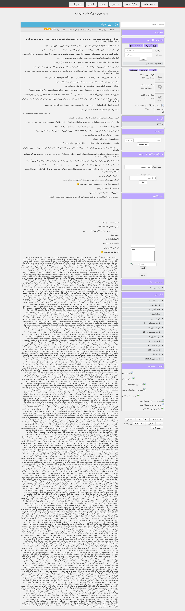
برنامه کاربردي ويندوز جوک (47, 287)
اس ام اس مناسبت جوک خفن (50, 473)
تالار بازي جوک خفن (60, 439)
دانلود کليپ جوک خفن (67, 484)
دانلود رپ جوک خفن (66, 464)
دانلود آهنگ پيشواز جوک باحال (64, 524)
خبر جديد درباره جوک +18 (93, 599)
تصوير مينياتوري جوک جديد (89, 421)
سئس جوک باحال (42, 533)
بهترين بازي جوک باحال (67, 492)
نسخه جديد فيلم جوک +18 (65, 569)
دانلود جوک (114, 261)
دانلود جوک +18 (104, 554)
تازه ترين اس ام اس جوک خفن (72, 473)
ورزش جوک (37, 299)
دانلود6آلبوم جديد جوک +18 (32, 580)
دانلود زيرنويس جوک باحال (55, 514)
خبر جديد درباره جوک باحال (67, 541)
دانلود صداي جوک (41, 282)
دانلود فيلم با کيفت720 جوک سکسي (65, 334)
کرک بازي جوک (112, 265)
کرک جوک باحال (53, 498)
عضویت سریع (136, 45)
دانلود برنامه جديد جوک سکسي (86, 319)
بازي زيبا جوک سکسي (29, 306)
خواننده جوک (75, 283)
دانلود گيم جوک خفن (42, 434)
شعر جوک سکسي (59, 342)
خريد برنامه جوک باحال (64, 507)
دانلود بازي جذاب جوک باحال (49, 492)
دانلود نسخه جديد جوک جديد (108, 383)
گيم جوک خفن (81, 430)
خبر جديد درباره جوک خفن (68, 481)
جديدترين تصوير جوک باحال (104, 537)
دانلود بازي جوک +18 (107, 550)
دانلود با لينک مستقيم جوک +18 (103, 586)
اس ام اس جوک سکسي (64, 351)
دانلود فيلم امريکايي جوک (37, 280)
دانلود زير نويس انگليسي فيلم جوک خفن (57, 460)
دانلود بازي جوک (86, 257)
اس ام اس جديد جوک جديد (47, 413)
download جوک (112, 272)
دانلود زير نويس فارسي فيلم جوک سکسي (97, 340)
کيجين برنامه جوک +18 (102, 565)
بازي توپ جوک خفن (106, 441)
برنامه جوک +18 (56, 560)
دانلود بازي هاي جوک (31, 259)
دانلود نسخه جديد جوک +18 (100, 552)
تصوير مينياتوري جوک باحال (44, 539)
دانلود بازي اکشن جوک (42, 257)
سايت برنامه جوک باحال (34, 505)
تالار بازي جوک (86, 265)
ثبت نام (115, 4)
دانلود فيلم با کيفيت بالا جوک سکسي (83, 336)
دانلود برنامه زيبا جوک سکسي (94, 321)
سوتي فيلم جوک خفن (106, 454)
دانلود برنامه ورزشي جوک (51, 299)
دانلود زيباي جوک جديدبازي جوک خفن (100, 430)
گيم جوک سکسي (51, 304)
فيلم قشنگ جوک (87, 274)
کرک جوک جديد (76, 379)
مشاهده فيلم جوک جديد (67, 391)
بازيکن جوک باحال (51, 541)
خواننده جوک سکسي (74, 342)
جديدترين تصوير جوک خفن (96, 477)
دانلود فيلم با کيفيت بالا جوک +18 (82, 576)
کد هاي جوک (35, 263)
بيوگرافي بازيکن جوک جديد (91, 424)
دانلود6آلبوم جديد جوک (88, 283)
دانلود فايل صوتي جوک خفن (53, 462)
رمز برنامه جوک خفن (57, 445)
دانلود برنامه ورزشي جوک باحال (93, 543)
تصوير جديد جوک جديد (71, 419)
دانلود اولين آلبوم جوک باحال (93, 526)
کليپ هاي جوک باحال (106, 548)
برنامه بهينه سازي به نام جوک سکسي (67, 349)
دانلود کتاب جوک (88, 293)
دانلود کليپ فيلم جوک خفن (83, 488)
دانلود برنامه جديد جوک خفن (103, 443)
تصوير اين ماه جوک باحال (104, 539)
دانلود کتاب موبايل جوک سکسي (97, 355)
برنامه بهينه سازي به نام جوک (72, 289)
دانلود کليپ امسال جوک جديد (91, 426)
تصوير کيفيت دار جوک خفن (62, 479)
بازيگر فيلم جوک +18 (34, 571)
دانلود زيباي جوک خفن (65, 488)
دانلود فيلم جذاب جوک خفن (56, 454)
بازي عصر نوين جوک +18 (86, 560)
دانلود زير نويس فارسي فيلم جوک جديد (81, 402)
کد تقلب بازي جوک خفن (40, 437)
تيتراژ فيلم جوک (104, 276)
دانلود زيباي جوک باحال (48, 548)
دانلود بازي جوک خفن (68, 430)
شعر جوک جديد (53, 404)
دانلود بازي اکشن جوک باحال (66, 490)
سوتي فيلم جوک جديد (59, 394)
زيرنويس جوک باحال (38, 514)
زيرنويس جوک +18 (97, 575)
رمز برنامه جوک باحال (89, 505)
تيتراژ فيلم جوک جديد (90, 394)
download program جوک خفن (80, 449)
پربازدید (143, 70)
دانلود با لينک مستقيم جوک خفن (98, 468)
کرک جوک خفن (108, 439)
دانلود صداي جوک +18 (86, 580)
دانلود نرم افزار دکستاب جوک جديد (69, 411)
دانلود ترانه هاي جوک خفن (97, 466)
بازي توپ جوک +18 (69, 560)
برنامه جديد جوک (71, 270)
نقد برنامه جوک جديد (111, 389)
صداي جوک (52, 282)
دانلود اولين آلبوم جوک (68, 285)
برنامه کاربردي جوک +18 (57, 586)
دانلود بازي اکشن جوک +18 (54, 550)
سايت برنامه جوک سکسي (61, 323)
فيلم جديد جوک (75, 274)
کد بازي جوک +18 (29, 556)
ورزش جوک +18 (108, 601)
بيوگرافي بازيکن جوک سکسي (93, 364)
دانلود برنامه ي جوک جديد (88, 383)
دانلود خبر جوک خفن (86, 481)
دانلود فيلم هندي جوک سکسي (108, 338)
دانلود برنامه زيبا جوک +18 (85, 563)
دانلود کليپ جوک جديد (110, 426)
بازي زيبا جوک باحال (30, 490)
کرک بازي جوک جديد (62, 379)
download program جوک (97, 272)
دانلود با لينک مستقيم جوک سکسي (40, 345)
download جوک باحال (31, 507)
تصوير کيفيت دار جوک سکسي (41, 359)
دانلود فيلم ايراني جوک (71, 280)
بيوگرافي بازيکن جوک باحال (40, 543)
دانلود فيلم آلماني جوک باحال (103, 520)
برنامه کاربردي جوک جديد (100, 409)
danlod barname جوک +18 (33, 567)
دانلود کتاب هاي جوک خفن (76, 475)
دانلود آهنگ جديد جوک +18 (63, 584)
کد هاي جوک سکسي (36, 314)
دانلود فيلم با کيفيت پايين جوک (32, 278)
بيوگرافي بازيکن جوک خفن (47, 483)
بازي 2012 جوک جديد (110, 381)
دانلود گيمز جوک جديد (60, 376)
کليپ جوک (58, 300)
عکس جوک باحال (43, 537)
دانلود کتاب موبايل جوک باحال (103, 535)
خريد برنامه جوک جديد (94, 389)
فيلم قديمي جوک (56, 276)
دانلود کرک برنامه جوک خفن (75, 445)
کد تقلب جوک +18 (111, 558)
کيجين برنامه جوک (28, 268)
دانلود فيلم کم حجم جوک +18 (60, 576)
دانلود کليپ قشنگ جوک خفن (43, 486)
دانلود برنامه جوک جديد (33, 381)
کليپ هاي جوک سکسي (47, 368)
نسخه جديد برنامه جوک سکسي (82, 323)
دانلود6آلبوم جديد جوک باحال (51, 522)
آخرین (153, 70)
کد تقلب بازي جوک (47, 263)
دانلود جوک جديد (30, 374)
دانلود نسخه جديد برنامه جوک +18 (47, 561)
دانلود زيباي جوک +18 (99, 607)
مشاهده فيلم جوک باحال (38, 509)
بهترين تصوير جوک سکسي (109, 357)
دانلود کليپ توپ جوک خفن (63, 486)
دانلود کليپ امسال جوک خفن (49, 484)
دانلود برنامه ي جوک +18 (89, 561)
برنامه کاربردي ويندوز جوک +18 (37, 586)
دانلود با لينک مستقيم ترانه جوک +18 (79, 586)
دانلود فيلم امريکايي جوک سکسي (85, 338)
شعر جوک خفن (99, 464)
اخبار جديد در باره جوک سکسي (62, 359)
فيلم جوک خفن (43, 449)
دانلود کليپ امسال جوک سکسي (82, 366)
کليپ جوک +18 (112, 603)
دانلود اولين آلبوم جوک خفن (78, 466)
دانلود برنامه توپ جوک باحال (78, 503)
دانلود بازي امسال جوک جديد (103, 374)
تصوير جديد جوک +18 (43, 595)
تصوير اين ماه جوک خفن (101, 479)
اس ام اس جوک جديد (97, 413)
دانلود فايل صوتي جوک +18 (51, 580)
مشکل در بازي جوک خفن (77, 439)
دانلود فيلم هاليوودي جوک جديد (48, 396)
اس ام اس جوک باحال (58, 531)
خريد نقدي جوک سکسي (67, 325)
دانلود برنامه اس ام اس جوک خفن (54, 475)
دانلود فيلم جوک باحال (55, 509)
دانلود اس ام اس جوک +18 (32, 590)
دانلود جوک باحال (107, 494)
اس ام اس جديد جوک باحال (104, 533)
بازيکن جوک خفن (52, 481)
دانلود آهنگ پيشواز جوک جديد (97, 406)
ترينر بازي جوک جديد (71, 377)
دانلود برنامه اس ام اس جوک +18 (72, 593)
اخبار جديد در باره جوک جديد (34, 419)
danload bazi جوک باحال (47, 490)
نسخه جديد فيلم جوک (29, 272)
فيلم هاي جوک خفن (106, 453)
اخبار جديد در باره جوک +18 (104, 597)
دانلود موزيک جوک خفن (71, 462)
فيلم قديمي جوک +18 (55, 573)
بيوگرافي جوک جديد (54, 424)
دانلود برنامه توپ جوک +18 (105, 563)
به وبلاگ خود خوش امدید (144, 107)
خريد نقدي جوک (34, 270)
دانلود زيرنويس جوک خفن (36, 454)
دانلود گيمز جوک (63, 261)
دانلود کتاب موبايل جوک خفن (96, 475)
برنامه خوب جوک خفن (105, 469)
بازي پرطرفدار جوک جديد (93, 376)
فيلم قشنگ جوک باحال (65, 511)
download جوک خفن (99, 449)
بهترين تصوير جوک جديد (67, 417)
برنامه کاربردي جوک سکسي (86, 347)
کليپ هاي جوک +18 (59, 605)
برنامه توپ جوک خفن (60, 443)
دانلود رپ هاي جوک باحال (37, 526)
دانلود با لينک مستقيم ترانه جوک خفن (74, 468)
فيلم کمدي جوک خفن (57, 451)
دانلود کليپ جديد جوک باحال (92, 546)
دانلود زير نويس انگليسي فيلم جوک (93, 282)
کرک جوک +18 (68, 558)
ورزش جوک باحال (75, 543)
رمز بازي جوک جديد (55, 377)
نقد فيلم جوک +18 (101, 573)
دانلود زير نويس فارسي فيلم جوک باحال (50, 520)
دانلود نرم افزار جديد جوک (31, 289)
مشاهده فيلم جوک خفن (110, 451)
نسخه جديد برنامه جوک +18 (84, 565)
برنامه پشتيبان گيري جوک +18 (76, 588)
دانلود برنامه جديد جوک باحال (45, 501)
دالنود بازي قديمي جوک (48, 261)
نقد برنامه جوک (59, 270)
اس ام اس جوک (92, 291)
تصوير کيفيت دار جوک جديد (108, 421)
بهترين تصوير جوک (107, 295)
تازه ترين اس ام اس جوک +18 (88, 592)
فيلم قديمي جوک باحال (93, 514)
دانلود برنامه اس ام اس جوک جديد (101, 417)
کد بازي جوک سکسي (88, 314)
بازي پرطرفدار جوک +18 (74, 554)
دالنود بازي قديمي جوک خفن (68, 436)
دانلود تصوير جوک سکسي (68, 357)
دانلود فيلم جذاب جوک (41, 276)
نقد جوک (115, 263)
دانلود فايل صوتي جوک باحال (72, 522)
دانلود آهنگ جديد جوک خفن (58, 466)
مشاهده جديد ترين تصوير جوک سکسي (45, 357)
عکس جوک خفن (36, 477)
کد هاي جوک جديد (89, 379)
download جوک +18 (71, 567)
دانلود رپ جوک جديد (90, 407)
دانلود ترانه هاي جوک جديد (52, 406)
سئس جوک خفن (33, 473)
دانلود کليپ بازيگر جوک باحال (87, 548)
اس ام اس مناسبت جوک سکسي (55, 353)
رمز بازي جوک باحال (33, 496)
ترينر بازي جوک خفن (99, 437)
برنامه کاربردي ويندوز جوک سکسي (63, 347)
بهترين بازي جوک (62, 259)
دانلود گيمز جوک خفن (86, 436)
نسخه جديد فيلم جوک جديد (49, 391)
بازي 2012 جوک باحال (86, 499)
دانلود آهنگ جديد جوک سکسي (101, 345)
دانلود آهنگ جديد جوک (52, 285)
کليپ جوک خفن (82, 484)
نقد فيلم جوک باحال (46, 513)
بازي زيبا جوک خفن (73, 432)
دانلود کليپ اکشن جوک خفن (83, 486)
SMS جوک (81, 291)
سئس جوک (99, 293)
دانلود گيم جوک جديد (111, 376)
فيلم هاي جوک (63, 274)
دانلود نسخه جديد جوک (94, 259)
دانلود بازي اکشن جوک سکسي (68, 306)
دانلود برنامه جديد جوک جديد (68, 383)
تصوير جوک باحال (41, 535)
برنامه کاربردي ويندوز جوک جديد (80, 409)
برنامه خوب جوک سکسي (42, 347)
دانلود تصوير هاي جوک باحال (103, 541)
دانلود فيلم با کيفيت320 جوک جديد (98, 398)
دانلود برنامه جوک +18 (29, 560)
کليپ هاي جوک (28, 302)
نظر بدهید (61, 30)
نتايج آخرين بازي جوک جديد (71, 424)
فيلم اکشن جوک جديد (31, 391)
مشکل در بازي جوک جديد (45, 379)
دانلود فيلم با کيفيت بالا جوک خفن (90, 458)
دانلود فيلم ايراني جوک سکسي (36, 336)
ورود (103, 4)
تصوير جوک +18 (53, 593)
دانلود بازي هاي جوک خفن (72, 434)
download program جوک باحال (107, 509)
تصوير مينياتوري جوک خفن (42, 479)
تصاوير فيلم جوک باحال (94, 513)
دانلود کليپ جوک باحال (58, 545)
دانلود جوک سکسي (101, 310)
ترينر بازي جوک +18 (57, 556)
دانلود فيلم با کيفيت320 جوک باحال (67, 516)
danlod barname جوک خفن (59, 449)
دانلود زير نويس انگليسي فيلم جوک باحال (78, 520)
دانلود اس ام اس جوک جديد (67, 413)
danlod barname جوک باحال (86, 509)
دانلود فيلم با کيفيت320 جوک (53, 278)
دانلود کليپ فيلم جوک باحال (67, 548)
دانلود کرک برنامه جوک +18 (41, 563)
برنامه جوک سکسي (87, 317)
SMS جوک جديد (83, 413)
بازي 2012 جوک (74, 265)
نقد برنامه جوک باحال (80, 507)
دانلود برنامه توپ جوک (110, 268)
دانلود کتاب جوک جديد (67, 415)
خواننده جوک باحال (34, 522)
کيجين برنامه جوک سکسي (102, 323)
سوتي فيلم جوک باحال (30, 513)
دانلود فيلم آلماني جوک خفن (82, 460)
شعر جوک (65, 283)
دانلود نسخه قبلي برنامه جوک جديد (61, 385)
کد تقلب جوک (60, 263)
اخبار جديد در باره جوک (95, 297)
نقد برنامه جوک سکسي (103, 325)
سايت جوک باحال (112, 507)
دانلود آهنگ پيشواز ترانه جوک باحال (40, 524)
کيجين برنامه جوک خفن (40, 445)
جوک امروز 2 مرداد (109, 24)
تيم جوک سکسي (97, 362)
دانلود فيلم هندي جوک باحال (49, 518)
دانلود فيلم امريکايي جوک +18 (96, 578)
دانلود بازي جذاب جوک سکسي (44, 308)
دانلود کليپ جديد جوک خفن (104, 486)
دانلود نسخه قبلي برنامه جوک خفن (97, 445)
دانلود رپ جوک (40, 283)
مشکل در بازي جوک (99, 265)
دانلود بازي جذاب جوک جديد (66, 374)
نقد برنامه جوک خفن (52, 447)
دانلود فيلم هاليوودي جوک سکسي (90, 334)
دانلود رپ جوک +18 (67, 582)
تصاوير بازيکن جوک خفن (66, 483)
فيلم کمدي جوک (99, 274)
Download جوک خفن (52, 430)
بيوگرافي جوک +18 (39, 601)
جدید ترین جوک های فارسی (92, 13)
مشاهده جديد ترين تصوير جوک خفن (56, 477)
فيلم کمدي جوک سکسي (85, 329)
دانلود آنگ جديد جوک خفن (83, 464)
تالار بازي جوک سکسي (62, 315)
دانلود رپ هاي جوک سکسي (63, 345)
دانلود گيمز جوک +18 (42, 554)
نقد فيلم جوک (93, 276)
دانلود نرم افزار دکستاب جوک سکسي (40, 349)
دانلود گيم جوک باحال (93, 494)
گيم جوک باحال (39, 488)
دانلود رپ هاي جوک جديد (73, 407)
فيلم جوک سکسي (84, 327)
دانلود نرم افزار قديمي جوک (108, 291)
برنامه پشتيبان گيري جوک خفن (66, 469)
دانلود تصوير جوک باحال (85, 537)
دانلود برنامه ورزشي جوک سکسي (56, 362)
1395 (159, 124)
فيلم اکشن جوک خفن (73, 451)
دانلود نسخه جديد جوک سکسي (107, 308)
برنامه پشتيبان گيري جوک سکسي (92, 349)
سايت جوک (83, 270)
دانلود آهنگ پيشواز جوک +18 (49, 582)
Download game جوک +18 (74, 550)
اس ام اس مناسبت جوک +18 (67, 592)
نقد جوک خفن (31, 436)
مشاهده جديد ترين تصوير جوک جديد (105, 419)
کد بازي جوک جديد (41, 377)
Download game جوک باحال (87, 490)
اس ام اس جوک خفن (47, 471)
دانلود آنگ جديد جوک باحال (100, 524)
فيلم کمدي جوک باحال (82, 511)
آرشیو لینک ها (155, 288)
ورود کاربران (150, 45)
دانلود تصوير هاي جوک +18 (32, 597)
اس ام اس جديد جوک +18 (109, 592)
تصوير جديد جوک (31, 295)
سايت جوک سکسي (44, 323)
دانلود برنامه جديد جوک (64, 267)
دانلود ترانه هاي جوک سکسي (48, 344)
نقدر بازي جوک (105, 263)
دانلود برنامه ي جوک (80, 267)
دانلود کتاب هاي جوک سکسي (75, 355)
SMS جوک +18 (48, 590)
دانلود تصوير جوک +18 (97, 595)
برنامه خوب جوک (31, 287)
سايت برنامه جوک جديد (59, 387)
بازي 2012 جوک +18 (103, 560)
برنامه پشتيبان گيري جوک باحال (78, 530)
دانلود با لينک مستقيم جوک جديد (52, 407)
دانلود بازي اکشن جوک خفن (108, 432)
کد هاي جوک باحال (66, 498)
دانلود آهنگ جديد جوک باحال (72, 526)
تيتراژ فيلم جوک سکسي (52, 330)
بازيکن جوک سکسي (111, 362)
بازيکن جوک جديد (99, 422)
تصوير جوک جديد (82, 417)
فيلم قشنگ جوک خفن (41, 451)
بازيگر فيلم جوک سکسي (70, 330)
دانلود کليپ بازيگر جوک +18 (42, 605)
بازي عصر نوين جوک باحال (69, 499)
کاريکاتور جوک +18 (49, 597)
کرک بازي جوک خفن (94, 439)
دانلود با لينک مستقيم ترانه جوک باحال (87, 528)
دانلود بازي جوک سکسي (36, 304)
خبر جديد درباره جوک (103, 299)
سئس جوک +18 (50, 592)
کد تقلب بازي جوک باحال (82, 498)
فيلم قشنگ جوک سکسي (67, 329)
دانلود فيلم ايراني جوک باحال (69, 518)
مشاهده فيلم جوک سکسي (49, 327)
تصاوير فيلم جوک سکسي (87, 330)
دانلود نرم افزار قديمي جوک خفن (66, 471)
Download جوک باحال (105, 490)
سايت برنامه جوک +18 (65, 565)
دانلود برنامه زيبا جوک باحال (58, 503)
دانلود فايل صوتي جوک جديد (103, 404)
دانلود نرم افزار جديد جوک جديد (45, 411)
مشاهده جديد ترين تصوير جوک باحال (63, 537)
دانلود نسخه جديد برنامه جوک (44, 267)
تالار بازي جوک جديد (28, 379)
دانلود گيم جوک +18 (91, 554)
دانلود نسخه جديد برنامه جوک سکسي (61, 319)
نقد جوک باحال (78, 496)
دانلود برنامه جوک (112, 267)
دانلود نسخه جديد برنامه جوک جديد (45, 383)
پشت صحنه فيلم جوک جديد (46, 392)
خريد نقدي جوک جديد (78, 389)
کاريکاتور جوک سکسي (93, 360)
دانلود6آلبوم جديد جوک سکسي (93, 342)
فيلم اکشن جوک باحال (98, 511)
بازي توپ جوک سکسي (103, 317)
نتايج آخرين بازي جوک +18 (56, 601)
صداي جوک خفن (103, 462)
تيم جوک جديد (87, 422)
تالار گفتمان (131, 4)
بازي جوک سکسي (65, 304)
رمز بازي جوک (81, 263)
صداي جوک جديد (60, 402)
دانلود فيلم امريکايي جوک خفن (103, 460)
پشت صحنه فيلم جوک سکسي (108, 330)
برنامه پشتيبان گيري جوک (92, 289)
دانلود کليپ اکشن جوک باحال (71, 546)
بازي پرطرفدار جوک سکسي (66, 310)
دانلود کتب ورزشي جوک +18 (51, 599)
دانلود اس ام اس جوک (68, 291)
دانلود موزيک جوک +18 (70, 580)
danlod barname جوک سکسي (101, 327)
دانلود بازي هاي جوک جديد (46, 374)
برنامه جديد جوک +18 (37, 565)
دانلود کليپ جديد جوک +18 (40, 603)
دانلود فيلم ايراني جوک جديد (100, 400)
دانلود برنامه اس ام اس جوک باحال (60, 535)
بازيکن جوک (90, 299)
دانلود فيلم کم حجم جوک (89, 280)
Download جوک (74, 257)
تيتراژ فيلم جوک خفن (39, 453)
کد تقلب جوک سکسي (71, 314)
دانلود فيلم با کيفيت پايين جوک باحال (42, 516)
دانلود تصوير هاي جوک (35, 297)
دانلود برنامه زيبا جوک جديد (84, 385)
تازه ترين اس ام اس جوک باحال (82, 533)
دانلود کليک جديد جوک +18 (60, 603)
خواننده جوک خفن (111, 464)
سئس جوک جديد (82, 415)
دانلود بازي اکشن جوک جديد (83, 372)
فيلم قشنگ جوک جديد (94, 392)
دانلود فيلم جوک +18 (99, 569)
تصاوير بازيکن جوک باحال (59, 543)
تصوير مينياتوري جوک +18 (65, 597)
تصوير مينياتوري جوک (63, 297)
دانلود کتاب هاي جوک (56, 293)
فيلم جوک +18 (113, 569)
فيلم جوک (67, 272)
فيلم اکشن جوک (112, 274)
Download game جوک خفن (34, 430)
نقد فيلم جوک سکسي (35, 330)
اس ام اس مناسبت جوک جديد (99, 415)
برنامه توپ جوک (27, 267)
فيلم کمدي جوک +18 (32, 569)
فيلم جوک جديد (98, 391)
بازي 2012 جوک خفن (46, 439)
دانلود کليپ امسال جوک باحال (39, 545)
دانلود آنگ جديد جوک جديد (37, 404)
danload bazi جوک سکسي (47, 306)
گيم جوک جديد (54, 370)
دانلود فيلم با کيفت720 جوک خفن (70, 456)
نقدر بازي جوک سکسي (45, 312)
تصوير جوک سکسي (30, 355)
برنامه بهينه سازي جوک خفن (87, 469)
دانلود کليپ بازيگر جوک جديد (47, 428)
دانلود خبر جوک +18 (111, 599)
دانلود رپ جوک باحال (82, 524)
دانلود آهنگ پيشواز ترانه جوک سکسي (72, 344)
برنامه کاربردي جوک (64, 287)
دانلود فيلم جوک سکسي (68, 327)
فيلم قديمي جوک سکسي (78, 332)
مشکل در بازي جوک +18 (38, 558)
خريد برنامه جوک (46, 270)
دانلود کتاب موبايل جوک (73, 293)
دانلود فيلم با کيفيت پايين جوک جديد (73, 398)
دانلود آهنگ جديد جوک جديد (108, 407)
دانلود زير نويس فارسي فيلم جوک (69, 282)
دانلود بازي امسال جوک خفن (35, 432)
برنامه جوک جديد (61, 381)
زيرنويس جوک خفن (111, 456)
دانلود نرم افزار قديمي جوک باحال (78, 531)
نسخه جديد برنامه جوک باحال (53, 505)
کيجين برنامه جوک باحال (72, 505)
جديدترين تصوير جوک (92, 295)
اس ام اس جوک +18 (61, 590)
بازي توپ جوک (47, 265)
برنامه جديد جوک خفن (68, 447)
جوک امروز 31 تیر (147, 86)
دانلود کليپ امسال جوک (32, 300)
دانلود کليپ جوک (47, 300)
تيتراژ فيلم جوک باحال (61, 513)
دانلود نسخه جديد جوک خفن (56, 432)
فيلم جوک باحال (70, 509)
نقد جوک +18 (85, 556)
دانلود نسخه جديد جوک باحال (108, 492)
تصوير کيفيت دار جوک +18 (85, 597)
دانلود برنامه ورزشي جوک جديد (49, 422)
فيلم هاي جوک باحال (34, 511)
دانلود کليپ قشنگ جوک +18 (77, 605)
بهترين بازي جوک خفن (110, 434)
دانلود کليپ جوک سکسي (103, 366)
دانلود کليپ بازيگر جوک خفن (103, 488)
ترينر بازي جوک (93, 263)
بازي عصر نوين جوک (60, 265)
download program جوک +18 (53, 567)
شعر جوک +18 (99, 582)
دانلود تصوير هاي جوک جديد (54, 421)
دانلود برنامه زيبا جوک (93, 268)
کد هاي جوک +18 (80, 558)
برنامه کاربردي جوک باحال (65, 528)
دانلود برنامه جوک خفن (65, 441)
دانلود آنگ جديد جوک (53, 283)
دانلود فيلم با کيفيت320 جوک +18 (33, 575)
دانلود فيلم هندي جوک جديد (80, 400)
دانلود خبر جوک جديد (36, 421)
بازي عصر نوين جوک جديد (93, 381)
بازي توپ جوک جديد (76, 381)
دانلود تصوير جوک (77, 295)
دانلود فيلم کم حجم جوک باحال (91, 518)
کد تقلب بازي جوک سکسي (54, 314)
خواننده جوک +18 (112, 582)
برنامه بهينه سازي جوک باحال (99, 530)
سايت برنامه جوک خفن (97, 447)
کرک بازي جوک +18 (54, 558)
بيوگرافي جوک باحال (99, 545)
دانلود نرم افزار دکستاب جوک (51, 289)
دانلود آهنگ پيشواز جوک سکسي (97, 344)
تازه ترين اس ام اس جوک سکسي (79, 353)
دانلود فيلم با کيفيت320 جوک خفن (45, 456)
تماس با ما (76, 4)
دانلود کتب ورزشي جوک (69, 299)
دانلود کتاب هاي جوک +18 (93, 593)
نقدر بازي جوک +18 (72, 556)
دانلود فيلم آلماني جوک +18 (75, 578)
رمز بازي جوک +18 (43, 556)
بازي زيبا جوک (108, 259)
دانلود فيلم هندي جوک (55, 280)
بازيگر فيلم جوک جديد (106, 394)
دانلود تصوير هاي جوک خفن (104, 481)
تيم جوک (82, 299)
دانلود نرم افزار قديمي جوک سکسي (86, 351)
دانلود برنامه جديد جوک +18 (70, 561)
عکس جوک (43, 295)
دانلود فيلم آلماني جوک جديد (37, 400)
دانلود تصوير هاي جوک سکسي (74, 360)
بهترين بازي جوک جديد (84, 374)
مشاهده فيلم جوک (44, 272)
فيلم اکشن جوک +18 (48, 569)
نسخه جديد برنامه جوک (110, 270)
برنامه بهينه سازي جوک (110, 289)
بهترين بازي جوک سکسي (64, 308)
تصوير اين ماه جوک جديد (53, 419)
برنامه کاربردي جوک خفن (52, 468)
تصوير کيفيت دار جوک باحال (64, 539)
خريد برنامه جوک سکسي (85, 325)
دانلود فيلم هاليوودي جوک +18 (79, 575)
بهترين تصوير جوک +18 (38, 593)
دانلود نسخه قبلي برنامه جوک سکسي (70, 321)
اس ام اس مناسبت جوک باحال (60, 533)
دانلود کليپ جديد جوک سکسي (38, 366)
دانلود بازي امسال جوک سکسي (84, 308)
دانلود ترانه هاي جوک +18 (101, 584)
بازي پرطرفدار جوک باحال (75, 494)
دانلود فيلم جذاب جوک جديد (104, 396)
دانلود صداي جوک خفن (89, 462)
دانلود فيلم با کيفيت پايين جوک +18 (106, 576)
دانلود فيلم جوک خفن (29, 449)
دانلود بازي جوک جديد (41, 370)
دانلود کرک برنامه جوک (55, 268)
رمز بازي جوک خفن (84, 437)
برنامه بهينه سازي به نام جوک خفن (43, 469)
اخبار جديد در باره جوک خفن (82, 479)
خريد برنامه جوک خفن (36, 447)
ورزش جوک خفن (81, 483)
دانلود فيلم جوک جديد (84, 391)
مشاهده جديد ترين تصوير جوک (59, 295)
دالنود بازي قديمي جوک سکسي (101, 312)
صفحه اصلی (149, 4)
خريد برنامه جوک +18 (103, 567)
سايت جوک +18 (51, 565)
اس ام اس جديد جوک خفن (93, 473)
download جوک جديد (62, 389)
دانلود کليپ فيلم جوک (93, 304)
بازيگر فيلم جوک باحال (77, 513)
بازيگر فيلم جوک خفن (55, 453)
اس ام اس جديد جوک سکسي (101, 353)
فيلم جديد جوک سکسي (50, 329)
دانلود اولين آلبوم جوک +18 (82, 584)
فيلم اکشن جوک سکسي (103, 329)
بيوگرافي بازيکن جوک (106, 300)
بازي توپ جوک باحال (51, 499)
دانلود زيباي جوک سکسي (81, 370)
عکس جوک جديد (86, 419)
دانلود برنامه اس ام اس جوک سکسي (51, 355)
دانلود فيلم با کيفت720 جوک (73, 278)
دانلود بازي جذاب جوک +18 (44, 552)
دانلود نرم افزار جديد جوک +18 (103, 590)
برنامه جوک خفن (92, 441)
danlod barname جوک (79, 272)
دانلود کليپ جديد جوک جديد (50, 426)
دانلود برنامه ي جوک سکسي (108, 319)
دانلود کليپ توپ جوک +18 (97, 605)
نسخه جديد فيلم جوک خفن (91, 451)
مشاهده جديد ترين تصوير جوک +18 (77, 595)
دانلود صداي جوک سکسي (58, 340)
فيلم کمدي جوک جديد (110, 392)
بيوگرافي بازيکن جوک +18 (75, 601)
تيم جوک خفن (40, 481)
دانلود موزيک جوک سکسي (39, 340)
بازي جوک (104, 257)
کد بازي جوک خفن (70, 437)
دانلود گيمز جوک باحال (41, 494)
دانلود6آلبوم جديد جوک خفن (32, 462)
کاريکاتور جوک (49, 297)
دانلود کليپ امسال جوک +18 (80, 603)
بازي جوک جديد (66, 370)
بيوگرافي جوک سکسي (53, 364)
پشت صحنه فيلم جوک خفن (89, 453)
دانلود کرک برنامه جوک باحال (108, 505)
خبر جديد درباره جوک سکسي (35, 360)
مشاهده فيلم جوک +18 (83, 569)
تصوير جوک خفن (35, 475)
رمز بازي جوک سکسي (103, 314)
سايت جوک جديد (44, 387)
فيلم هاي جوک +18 (84, 571)
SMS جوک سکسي (48, 351)
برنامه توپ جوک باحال (97, 503)
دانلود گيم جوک (103, 261)
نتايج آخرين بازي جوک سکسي (72, 364)
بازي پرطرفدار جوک (89, 261)
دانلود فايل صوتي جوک (105, 283)
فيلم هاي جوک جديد (63, 392)
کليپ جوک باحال (73, 545)
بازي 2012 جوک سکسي (45, 315)
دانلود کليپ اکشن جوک (76, 302)
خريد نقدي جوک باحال (47, 507)
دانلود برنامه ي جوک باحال (65, 501)
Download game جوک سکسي (90, 306)
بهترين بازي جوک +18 (62, 552)
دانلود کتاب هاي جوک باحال (82, 535)
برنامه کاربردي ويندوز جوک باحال (44, 528)
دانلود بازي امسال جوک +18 (80, 552)
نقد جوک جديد (99, 377)
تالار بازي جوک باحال (102, 499)
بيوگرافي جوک (76, 300)
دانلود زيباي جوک (78, 304)
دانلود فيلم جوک (57, 272)
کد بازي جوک (70, 263)
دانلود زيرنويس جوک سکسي (36, 332)
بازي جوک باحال (51, 488)
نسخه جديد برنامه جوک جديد (78, 387)
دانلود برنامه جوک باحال (105, 501)
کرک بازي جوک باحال (39, 498)
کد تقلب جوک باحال (99, 498)
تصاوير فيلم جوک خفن (71, 453)
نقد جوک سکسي (60, 312)
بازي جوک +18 (34, 548)
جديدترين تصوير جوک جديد (49, 417)
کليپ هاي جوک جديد (65, 428)
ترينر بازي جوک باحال (49, 496)
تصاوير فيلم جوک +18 (50, 571)
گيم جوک (97, 257)
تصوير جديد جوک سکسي (103, 359)
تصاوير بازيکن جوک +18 (93, 601)
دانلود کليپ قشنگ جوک (43, 302)
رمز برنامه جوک (41, 268)
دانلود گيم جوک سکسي (85, 310)
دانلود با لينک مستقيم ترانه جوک (83, 287)
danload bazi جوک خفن (89, 432)
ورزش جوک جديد (31, 422)
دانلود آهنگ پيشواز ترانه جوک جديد (73, 406)
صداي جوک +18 (101, 580)
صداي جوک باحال (29, 520)
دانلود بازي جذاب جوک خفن (92, 434)
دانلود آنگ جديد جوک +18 (84, 582)
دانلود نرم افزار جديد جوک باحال (102, 531)
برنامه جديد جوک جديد (29, 387)
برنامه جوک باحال (37, 499)
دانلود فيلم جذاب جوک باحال (75, 514)
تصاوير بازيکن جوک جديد (109, 424)
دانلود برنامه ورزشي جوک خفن (99, 483)
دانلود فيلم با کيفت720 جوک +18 (57, 575)
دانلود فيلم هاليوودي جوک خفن (92, 456)
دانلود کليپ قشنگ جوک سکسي (67, 368)
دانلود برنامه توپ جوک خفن (42, 443)
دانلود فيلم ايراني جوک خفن (47, 458)
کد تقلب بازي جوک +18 (95, 558)
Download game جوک (59, 257)
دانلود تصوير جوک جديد (30, 417)
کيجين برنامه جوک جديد (97, 387)
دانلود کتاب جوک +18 (36, 592)
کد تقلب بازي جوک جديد (105, 379)
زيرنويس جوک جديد (67, 396)
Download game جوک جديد (104, 372)
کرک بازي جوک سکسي (100, 315)
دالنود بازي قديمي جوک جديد (41, 376)
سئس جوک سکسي (36, 353)
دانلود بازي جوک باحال (57, 494)
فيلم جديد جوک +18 (98, 571)
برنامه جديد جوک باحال (96, 507)
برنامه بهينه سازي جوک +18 (97, 588)
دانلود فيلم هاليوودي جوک (93, 278)
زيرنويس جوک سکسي (110, 334)
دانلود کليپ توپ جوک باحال (51, 546)
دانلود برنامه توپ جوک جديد (103, 385)
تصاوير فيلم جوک (35, 274)
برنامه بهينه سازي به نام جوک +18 (53, 588)
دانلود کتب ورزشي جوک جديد (71, 422)
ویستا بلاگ (157, 428)
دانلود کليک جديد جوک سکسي (60, 366)
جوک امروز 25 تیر (147, 96)
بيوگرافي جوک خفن (106, 484)
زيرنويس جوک (108, 278)
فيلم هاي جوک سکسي (33, 329)
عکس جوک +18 (58, 595)
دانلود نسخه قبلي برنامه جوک (75, 268)
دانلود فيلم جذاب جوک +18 (37, 573)
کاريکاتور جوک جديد (71, 421)
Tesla (112, 30)
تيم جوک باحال (38, 541)
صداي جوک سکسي (75, 340)
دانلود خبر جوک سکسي (55, 360)
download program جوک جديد (43, 389)
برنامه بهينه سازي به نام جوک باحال (54, 530)
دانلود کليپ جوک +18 (98, 603)
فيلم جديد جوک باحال (49, 511)
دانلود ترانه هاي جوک (85, 285)
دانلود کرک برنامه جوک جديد (38, 385)
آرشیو (91, 4)
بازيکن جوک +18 (78, 599)
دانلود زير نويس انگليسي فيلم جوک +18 (51, 578)
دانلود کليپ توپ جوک (60, 302)
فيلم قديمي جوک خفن (74, 454)
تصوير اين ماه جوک (111, 297)
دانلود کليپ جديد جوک (93, 302)
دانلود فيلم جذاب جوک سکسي (58, 332)
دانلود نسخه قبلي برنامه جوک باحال (36, 503)
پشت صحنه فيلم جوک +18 (67, 571)
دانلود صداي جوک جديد (45, 402)
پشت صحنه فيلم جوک (49, 274)
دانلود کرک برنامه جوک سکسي (46, 321)
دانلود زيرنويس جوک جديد (84, 396)
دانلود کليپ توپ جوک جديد (104, 428)
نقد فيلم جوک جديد (75, 394)
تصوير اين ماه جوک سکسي (84, 359)
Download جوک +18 (91, 550)
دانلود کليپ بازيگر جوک (110, 304)
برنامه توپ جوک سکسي (39, 319)
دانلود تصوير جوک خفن (77, 477)
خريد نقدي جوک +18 (87, 567)
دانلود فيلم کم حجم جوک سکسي (59, 336)
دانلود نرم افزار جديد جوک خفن (89, 471)
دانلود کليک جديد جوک (110, 302)
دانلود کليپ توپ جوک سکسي (90, 368)
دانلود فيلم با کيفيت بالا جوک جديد (48, 398)
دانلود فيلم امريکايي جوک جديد (59, 400)
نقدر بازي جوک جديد (86, 377)
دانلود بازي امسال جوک (77, 259)
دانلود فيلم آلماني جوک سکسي (62, 338)
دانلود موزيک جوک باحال (92, 522)
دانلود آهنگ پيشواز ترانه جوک (103, 285)
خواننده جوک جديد (66, 404)
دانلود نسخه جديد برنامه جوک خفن (80, 443)
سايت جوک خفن (82, 447)
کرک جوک (25, 263)
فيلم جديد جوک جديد (78, 392)
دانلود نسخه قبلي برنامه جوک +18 (63, 563)
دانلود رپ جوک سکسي (81, 345)
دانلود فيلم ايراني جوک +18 (39, 576)
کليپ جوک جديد (29, 424)
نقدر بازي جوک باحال (65, 496)
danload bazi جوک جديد (65, 372)
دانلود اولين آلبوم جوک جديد (32, 406)
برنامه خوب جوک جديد (60, 409)
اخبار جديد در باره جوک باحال (84, 539)
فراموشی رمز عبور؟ (153, 63)
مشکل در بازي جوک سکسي (81, 315)
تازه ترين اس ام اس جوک (35, 291)
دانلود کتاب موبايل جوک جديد (49, 415)
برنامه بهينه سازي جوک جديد (41, 409)
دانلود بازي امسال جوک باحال (87, 492)
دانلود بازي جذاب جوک (47, 259)
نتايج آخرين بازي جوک (90, 300)
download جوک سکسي (50, 325)
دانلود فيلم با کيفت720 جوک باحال (91, 516)
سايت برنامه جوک (94, 270)
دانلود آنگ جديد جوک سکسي (41, 342)
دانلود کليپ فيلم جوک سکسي (101, 370)
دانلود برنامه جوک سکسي (56, 317)
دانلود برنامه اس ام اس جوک (38, 293)
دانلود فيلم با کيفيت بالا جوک (108, 280)
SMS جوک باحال (43, 531)
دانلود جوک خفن (56, 434)
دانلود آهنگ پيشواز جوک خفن (47, 464)
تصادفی (133, 70)
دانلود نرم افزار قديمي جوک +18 (80, 590)
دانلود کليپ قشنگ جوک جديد (83, 428)
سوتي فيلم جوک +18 (86, 573)
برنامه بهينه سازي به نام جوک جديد (94, 411)
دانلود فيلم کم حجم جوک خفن (68, 458)
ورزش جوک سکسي (36, 362)
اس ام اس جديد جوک (52, 291)
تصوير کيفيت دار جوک (78, 297)
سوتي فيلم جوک (81, 276)
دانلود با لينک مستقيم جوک (104, 287)
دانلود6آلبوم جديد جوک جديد (83, 404)
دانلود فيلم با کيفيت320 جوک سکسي (39, 334)
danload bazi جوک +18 (35, 550)
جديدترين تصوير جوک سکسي (88, 357)
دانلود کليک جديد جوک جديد (70, 426)
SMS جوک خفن (32, 471)
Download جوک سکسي (109, 306)
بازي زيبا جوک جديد (48, 372)
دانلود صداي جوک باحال (110, 522)
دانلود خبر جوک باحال (85, 541)
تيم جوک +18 (66, 599)
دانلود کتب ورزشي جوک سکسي (79, 362)
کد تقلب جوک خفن (55, 437)
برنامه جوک (36, 265)
